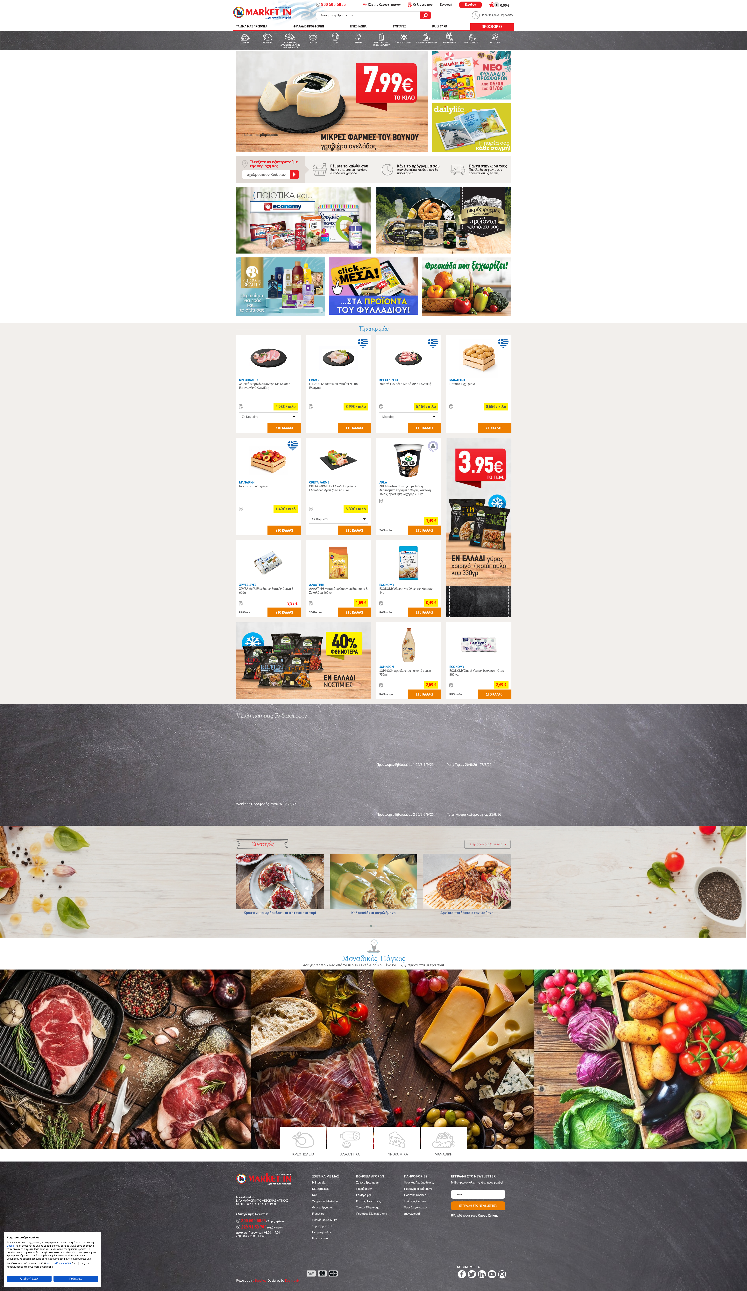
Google (10, 1245)
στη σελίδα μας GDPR (59, 1263)
